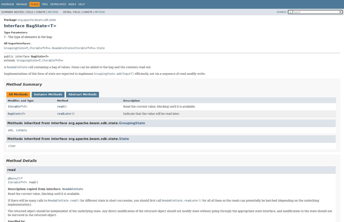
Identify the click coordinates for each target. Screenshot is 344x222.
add (10, 130)
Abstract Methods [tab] (82, 94)
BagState (14, 113)
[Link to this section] (44, 84)
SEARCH (281, 12)
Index (72, 4)
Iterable (35, 48)
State (101, 48)
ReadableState (62, 48)
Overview (7, 4)
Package (21, 4)
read (60, 106)
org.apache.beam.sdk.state (37, 19)
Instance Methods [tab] (48, 94)
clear (12, 145)
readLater (64, 113)
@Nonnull (14, 178)
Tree (45, 4)
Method (53, 12)
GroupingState (14, 48)
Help (81, 4)
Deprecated (58, 4)
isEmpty (21, 130)
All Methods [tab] (18, 94)
